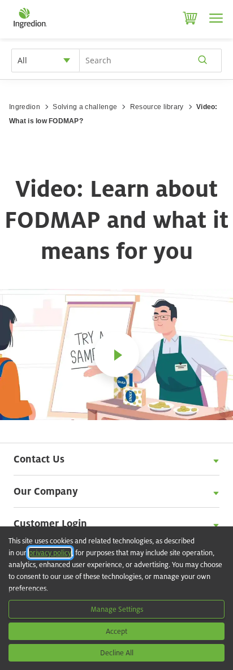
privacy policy (50, 552)
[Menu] (216, 18)
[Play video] (116, 354)
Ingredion (24, 107)
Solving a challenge (85, 107)
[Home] (29, 28)
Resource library (157, 107)
